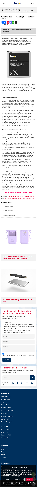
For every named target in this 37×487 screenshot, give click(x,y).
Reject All (8, 479)
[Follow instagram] (32, 383)
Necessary (7, 483)
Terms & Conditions (28, 355)
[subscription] (32, 377)
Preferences (23, 483)
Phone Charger (6, 422)
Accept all (29, 479)
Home (4, 9)
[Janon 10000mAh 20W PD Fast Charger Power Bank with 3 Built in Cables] (18, 237)
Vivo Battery (5, 405)
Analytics (15, 483)
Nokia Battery (5, 413)
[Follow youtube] (13, 383)
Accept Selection (19, 479)
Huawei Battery (6, 408)
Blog (2, 452)
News (3, 455)
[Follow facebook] (17, 383)
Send (7, 360)
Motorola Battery (7, 416)
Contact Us (5, 438)
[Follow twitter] (27, 383)
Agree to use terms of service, (18, 356)
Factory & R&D (6, 435)
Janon (3, 458)
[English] (33, 3)
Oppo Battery (6, 402)
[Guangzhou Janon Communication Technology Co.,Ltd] (18, 3)
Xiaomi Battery (6, 396)
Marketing (32, 483)
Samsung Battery (7, 410)
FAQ (2, 449)
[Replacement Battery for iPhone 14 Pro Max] (18, 280)
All (8, 9)
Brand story (5, 432)
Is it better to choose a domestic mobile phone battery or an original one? (22, 196)
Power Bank (5, 419)
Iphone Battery (6, 399)
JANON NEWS (14, 9)
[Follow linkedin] (22, 383)
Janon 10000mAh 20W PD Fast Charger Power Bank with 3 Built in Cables (17, 257)
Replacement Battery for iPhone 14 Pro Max (17, 301)
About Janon (5, 429)
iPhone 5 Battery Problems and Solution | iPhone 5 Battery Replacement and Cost (20, 198)
